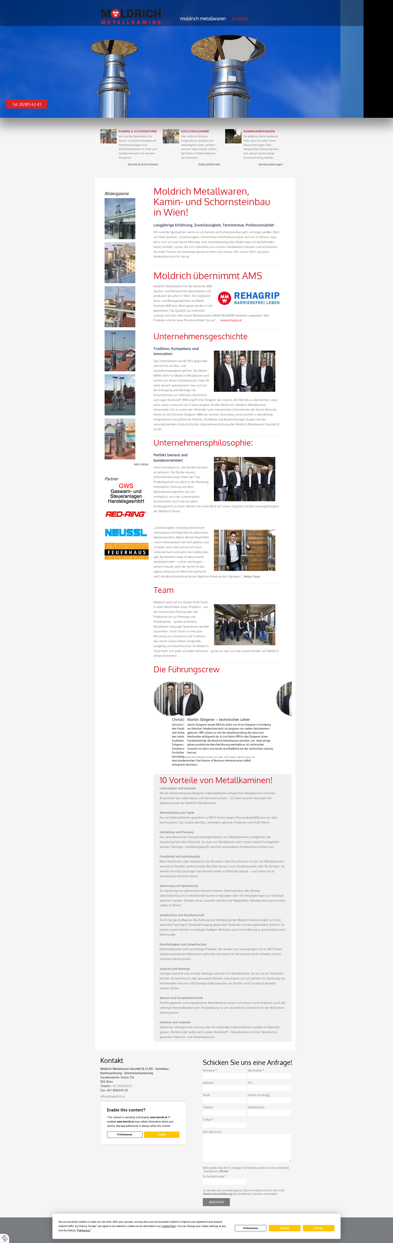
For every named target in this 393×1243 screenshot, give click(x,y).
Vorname (210, 1070)
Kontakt (240, 18)
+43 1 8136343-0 (121, 1086)
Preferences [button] (83, 1230)
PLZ (250, 1082)
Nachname (256, 1070)
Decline (284, 1228)
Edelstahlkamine (209, 164)
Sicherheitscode (214, 1176)
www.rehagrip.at (231, 320)
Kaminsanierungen (270, 164)
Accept (318, 1228)
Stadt (206, 1095)
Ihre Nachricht (212, 1132)
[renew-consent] (4, 1238)
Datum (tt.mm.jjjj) (259, 1095)
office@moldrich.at (112, 1096)
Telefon (208, 1107)
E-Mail (208, 1119)
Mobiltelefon (256, 1107)
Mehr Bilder (141, 464)
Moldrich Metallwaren (203, 18)
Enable (162, 1134)
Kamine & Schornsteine (143, 164)
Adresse (208, 1082)
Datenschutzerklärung (217, 1193)
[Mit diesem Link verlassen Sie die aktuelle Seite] (127, 493)
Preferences (250, 1228)
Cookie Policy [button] (168, 1226)
